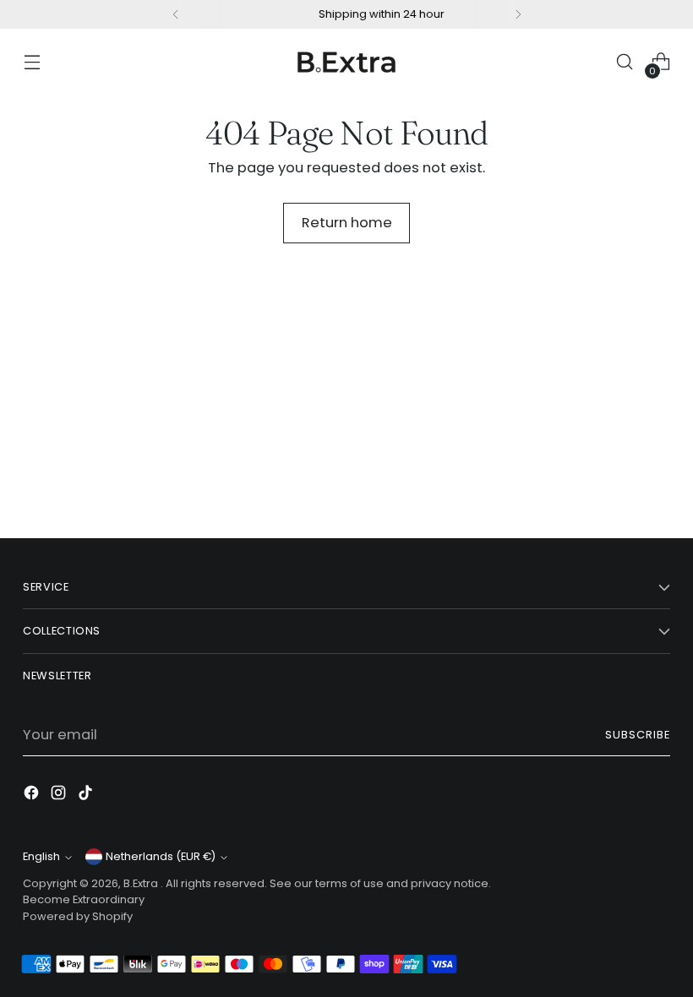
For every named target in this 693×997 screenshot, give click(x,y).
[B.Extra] (346, 61)
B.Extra (142, 883)
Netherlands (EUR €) (161, 856)
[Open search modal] (625, 62)
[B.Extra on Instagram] (60, 796)
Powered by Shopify (78, 916)
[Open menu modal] (31, 62)
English (41, 856)
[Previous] (175, 14)
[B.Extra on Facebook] (33, 796)
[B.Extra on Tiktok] (87, 796)
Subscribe (637, 735)
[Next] (518, 14)
